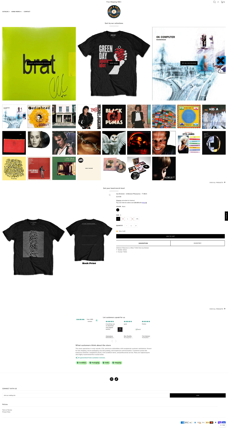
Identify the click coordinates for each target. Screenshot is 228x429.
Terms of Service (7, 410)
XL (132, 219)
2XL (137, 219)
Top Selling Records (189, 63)
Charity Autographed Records (39, 63)
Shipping (118, 200)
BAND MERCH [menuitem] (16, 11)
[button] (112, 341)
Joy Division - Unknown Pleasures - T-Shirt (131, 194)
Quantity (119, 225)
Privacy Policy (6, 412)
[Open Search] (214, 2)
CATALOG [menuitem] (5, 11)
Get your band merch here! (114, 188)
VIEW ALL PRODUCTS (216, 182)
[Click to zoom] (110, 195)
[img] (80, 319)
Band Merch (114, 63)
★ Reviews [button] (226, 216)
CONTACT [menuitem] (27, 11)
